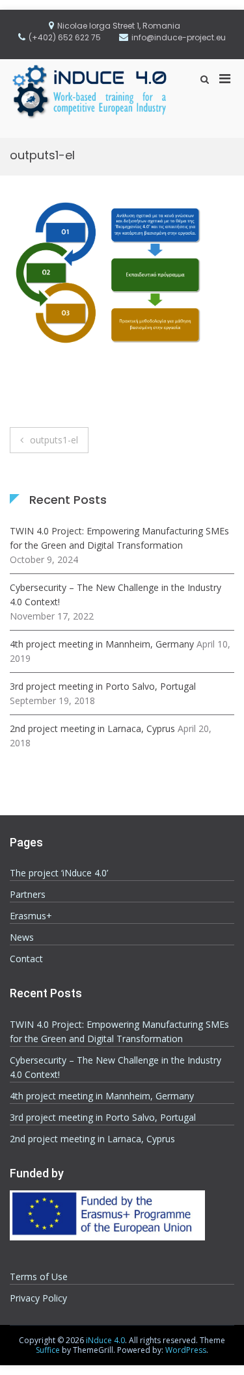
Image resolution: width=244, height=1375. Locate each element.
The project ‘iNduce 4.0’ (59, 873)
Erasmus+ (31, 916)
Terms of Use (39, 1276)
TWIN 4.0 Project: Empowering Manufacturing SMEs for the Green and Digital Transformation (119, 538)
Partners (28, 894)
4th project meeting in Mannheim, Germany (102, 644)
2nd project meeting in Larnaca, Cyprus (92, 728)
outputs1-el (54, 440)
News (22, 937)
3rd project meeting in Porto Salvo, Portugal (103, 686)
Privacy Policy (38, 1298)
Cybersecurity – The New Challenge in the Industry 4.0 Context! (115, 594)
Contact (26, 958)
